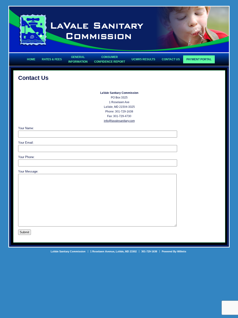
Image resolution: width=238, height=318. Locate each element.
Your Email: (26, 142)
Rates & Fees (52, 59)
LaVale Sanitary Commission (80, 30)
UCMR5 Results (143, 59)
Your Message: (28, 171)
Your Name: (26, 128)
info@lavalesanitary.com (119, 120)
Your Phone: (26, 157)
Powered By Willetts (174, 251)
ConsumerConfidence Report (109, 59)
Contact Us (171, 59)
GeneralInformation (78, 59)
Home (31, 59)
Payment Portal (199, 59)
